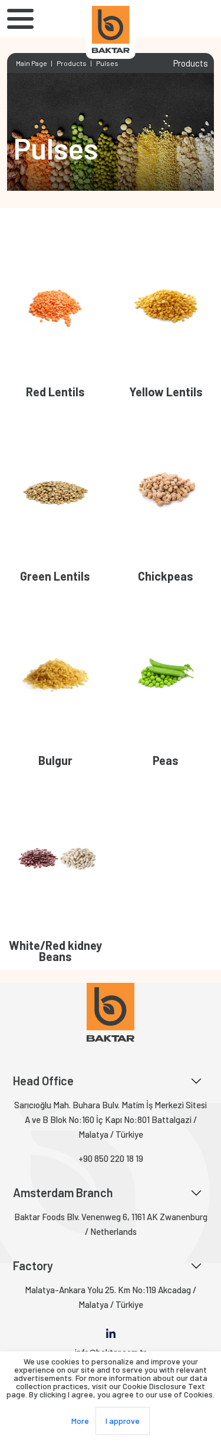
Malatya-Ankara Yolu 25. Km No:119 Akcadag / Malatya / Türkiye (110, 1297)
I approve (122, 1421)
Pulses (107, 63)
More (80, 1421)
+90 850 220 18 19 (110, 1158)
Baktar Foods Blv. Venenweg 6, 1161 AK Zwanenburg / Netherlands (110, 1224)
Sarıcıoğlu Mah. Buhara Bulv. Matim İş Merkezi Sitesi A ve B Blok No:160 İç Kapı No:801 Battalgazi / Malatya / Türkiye (110, 1119)
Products (72, 63)
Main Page (31, 63)
